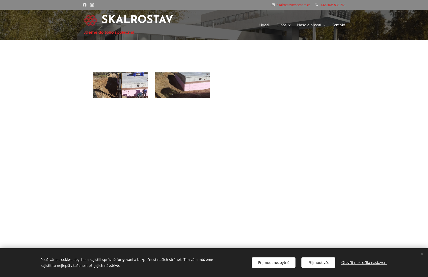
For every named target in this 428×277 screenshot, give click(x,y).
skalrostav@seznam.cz (293, 4)
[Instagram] (92, 5)
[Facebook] (84, 5)
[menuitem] (265, 25)
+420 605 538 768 (333, 4)
